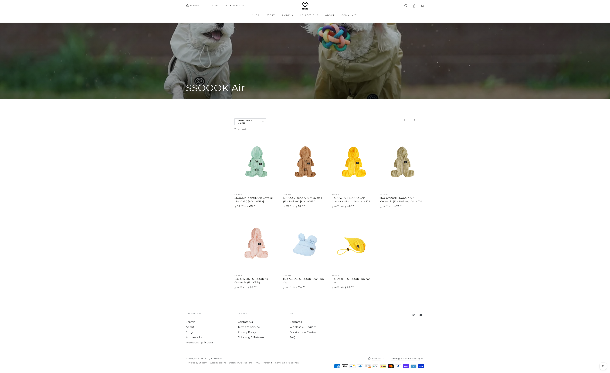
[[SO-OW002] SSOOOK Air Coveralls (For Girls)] (256, 244)
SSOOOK (198, 358)
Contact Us (245, 321)
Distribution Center (303, 332)
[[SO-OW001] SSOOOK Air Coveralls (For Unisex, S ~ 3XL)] (354, 163)
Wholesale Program (303, 326)
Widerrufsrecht (218, 363)
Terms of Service (249, 326)
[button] (406, 5)
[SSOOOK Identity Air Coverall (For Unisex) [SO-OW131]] (305, 163)
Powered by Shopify (196, 363)
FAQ (292, 337)
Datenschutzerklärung (240, 363)
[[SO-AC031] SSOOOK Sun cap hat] (354, 244)
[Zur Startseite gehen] (305, 6)
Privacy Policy (247, 332)
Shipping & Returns (251, 337)
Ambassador (194, 337)
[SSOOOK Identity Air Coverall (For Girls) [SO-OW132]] (256, 163)
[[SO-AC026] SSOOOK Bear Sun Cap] (305, 244)
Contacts (296, 321)
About (190, 326)
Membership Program (201, 342)
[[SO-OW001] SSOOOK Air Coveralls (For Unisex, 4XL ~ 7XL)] (402, 163)
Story (189, 332)
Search (190, 321)
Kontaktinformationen (287, 363)
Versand (268, 363)
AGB (258, 363)
